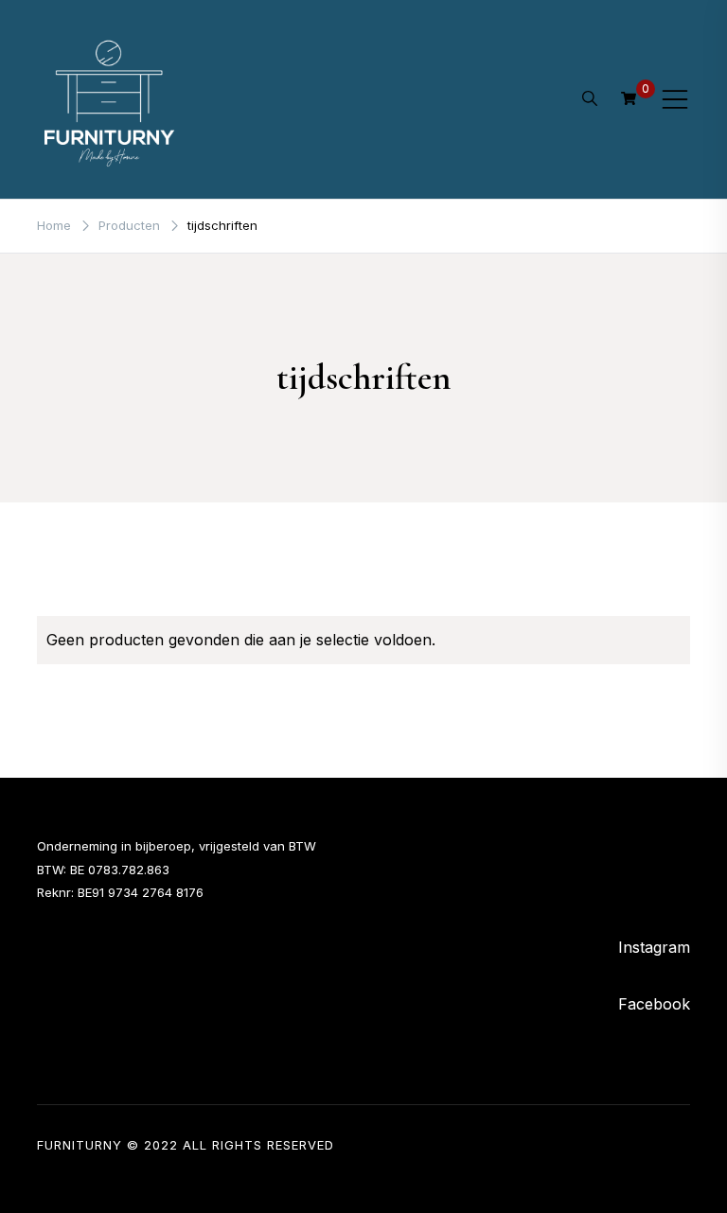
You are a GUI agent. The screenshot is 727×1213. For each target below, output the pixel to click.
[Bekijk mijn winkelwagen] (628, 98)
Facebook (654, 1003)
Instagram (654, 947)
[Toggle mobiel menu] (675, 99)
